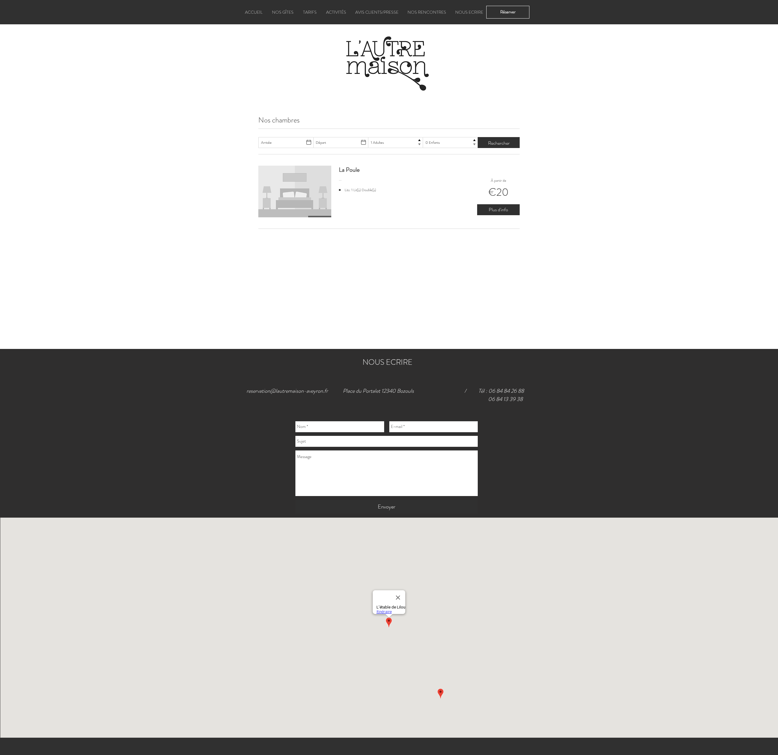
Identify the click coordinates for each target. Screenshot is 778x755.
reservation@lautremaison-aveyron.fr (287, 391)
